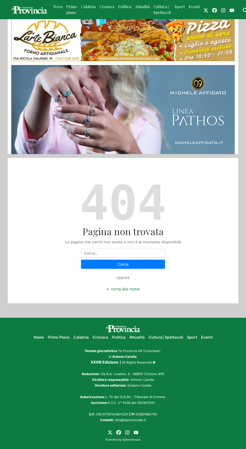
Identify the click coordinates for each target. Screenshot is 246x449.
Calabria (88, 6)
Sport (180, 6)
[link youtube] (232, 9)
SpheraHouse (131, 439)
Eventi (194, 6)
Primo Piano (59, 337)
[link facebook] (214, 9)
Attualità (142, 6)
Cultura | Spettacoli (162, 9)
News (57, 6)
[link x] (206, 9)
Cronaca (106, 6)
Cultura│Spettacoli (165, 337)
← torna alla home (123, 289)
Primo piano (71, 9)
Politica (124, 6)
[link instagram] (223, 9)
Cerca (123, 264)
